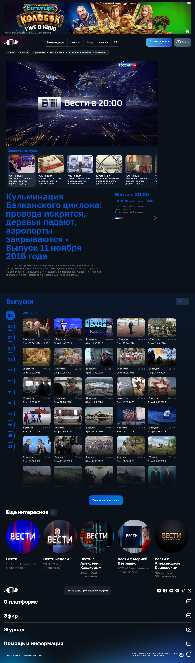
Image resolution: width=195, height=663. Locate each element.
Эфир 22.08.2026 (63, 343)
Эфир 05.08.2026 (125, 431)
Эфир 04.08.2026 (157, 431)
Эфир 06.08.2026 (94, 431)
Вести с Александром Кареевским (167, 563)
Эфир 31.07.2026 (125, 461)
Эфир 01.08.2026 (94, 461)
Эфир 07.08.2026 (63, 431)
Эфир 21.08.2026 (94, 343)
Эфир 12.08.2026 (63, 402)
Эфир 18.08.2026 (31, 372)
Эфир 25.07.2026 (157, 490)
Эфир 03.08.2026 (31, 461)
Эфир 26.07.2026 (125, 490)
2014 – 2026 (136, 200)
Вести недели (56, 559)
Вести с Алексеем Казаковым (90, 563)
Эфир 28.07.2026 (63, 490)
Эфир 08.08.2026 (31, 431)
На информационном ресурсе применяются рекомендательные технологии (154, 654)
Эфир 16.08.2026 (94, 372)
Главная (11, 52)
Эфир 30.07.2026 (157, 461)
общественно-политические (130, 207)
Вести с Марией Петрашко (132, 561)
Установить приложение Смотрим (88, 590)
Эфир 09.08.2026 (157, 402)
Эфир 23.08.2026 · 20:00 (35, 343)
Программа (39, 52)
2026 (37, 312)
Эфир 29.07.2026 (31, 490)
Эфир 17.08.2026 (62, 372)
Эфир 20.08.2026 (125, 343)
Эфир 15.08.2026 (125, 372)
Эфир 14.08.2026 (157, 372)
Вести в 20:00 (57, 52)
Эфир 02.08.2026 (63, 461)
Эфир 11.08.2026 (94, 402)
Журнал (14, 629)
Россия (149, 200)
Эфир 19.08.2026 (157, 343)
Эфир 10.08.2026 (125, 402)
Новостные (121, 206)
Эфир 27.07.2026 (94, 490)
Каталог (24, 52)
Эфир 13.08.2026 (31, 402)
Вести (11, 559)
